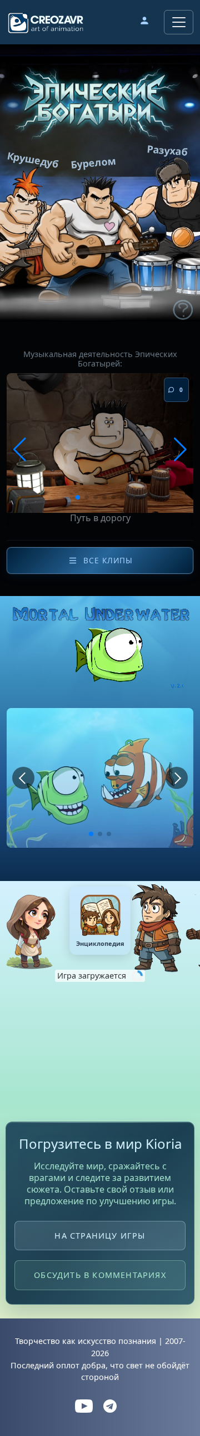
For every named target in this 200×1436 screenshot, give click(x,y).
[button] (144, 22)
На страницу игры (99, 1235)
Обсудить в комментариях (100, 1275)
